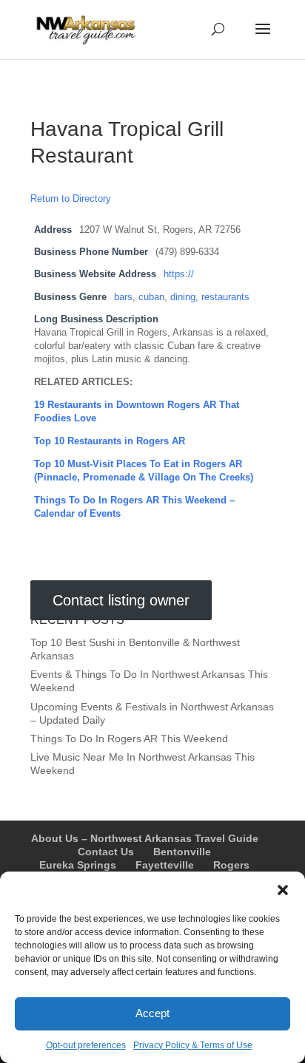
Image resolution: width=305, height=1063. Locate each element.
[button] (282, 890)
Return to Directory (70, 198)
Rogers (231, 865)
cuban (151, 297)
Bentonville (182, 851)
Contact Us (106, 851)
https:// (179, 274)
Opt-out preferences (86, 1045)
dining (182, 297)
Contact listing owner (121, 600)
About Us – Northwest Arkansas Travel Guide (144, 838)
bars (123, 297)
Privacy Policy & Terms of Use (192, 1045)
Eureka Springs (77, 865)
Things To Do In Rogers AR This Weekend (129, 738)
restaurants (225, 297)
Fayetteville (164, 865)
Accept (152, 1013)
